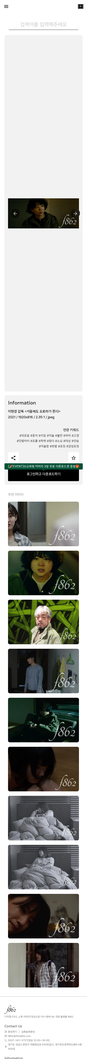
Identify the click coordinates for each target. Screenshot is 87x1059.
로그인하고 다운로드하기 (43, 474)
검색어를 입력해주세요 (43, 24)
